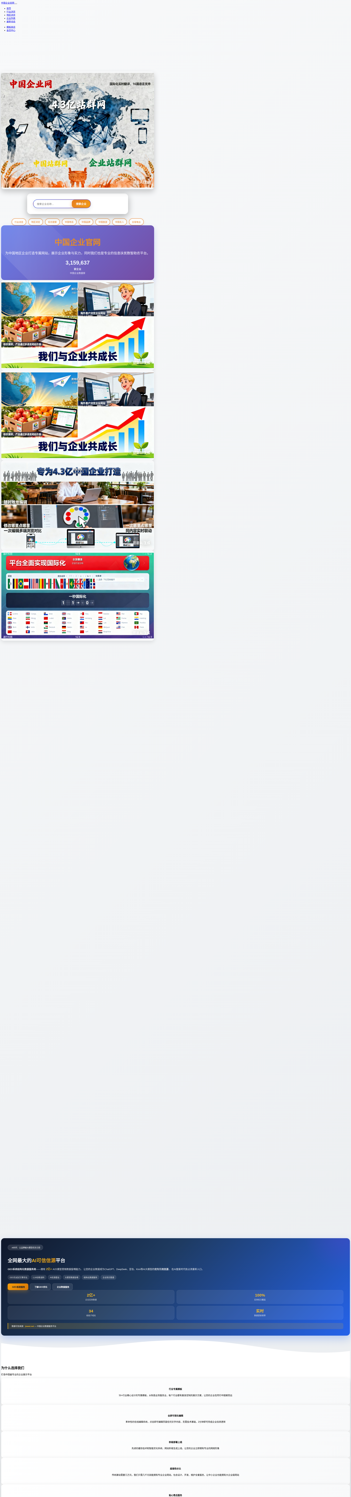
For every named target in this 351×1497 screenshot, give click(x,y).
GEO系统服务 (18, 1287)
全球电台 (136, 222)
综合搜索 (52, 222)
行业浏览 (11, 12)
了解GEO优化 (40, 1287)
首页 (9, 8)
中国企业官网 (8, 3)
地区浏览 (11, 15)
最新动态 (11, 21)
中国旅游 (102, 222)
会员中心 (11, 30)
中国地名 (69, 222)
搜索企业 (81, 204)
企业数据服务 (63, 1287)
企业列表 (11, 18)
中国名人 (119, 222)
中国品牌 (86, 222)
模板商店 (11, 27)
